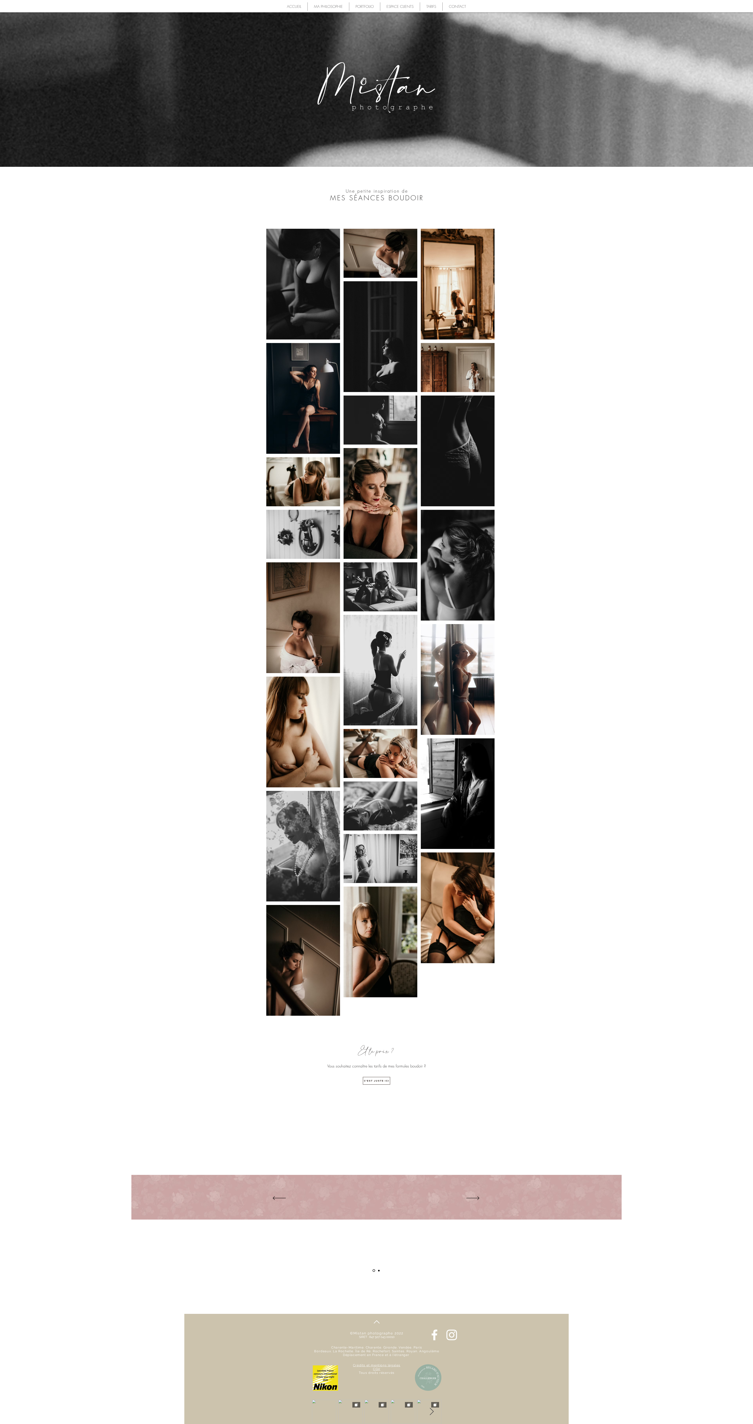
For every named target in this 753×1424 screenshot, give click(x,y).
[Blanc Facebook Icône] (434, 1335)
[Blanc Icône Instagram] (452, 1335)
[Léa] (378, 1270)
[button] (364, 6)
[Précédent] (279, 1198)
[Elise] (373, 1270)
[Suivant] (472, 1198)
